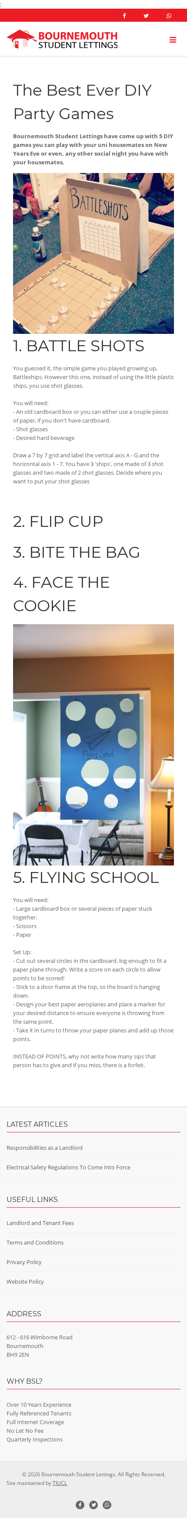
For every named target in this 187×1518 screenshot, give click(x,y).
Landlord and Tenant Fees (40, 1223)
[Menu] (173, 39)
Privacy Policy (24, 1262)
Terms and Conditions (35, 1242)
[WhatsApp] (169, 15)
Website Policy (25, 1281)
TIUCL (60, 1483)
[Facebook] (124, 15)
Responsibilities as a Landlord (45, 1148)
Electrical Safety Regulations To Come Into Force (68, 1167)
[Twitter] (146, 15)
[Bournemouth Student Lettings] (62, 39)
